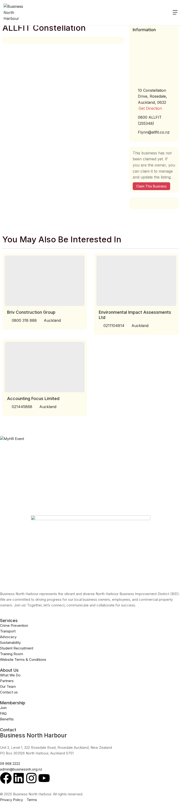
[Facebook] (6, 778)
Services (9, 620)
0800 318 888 (24, 320)
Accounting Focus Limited (33, 398)
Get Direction (150, 108)
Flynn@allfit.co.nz (154, 132)
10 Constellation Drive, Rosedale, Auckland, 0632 (152, 96)
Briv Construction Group (31, 312)
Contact (8, 729)
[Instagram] (31, 778)
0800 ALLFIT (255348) (150, 120)
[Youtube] (44, 778)
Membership (12, 702)
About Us (9, 670)
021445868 (22, 406)
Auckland (52, 320)
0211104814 (113, 325)
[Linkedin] (19, 778)
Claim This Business (151, 186)
